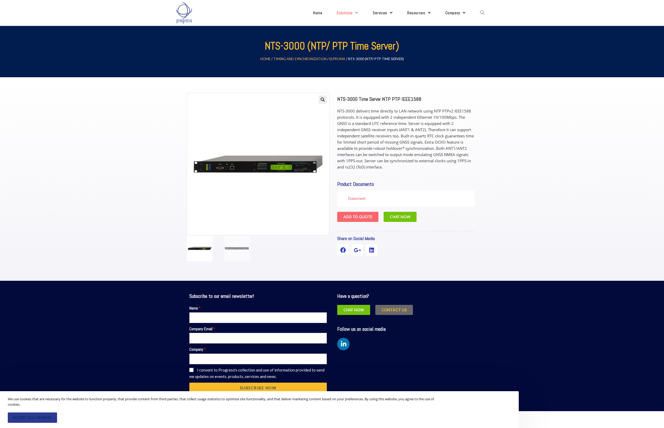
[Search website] (482, 13)
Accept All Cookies (32, 417)
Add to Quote (357, 216)
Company (196, 349)
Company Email (200, 329)
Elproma (337, 59)
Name (193, 308)
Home (265, 59)
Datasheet (356, 198)
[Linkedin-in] (343, 344)
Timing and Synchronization (300, 59)
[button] (394, 310)
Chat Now (400, 216)
